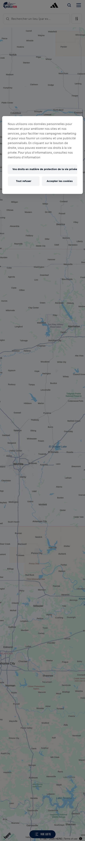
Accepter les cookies (60, 181)
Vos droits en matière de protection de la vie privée (44, 169)
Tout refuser (23, 181)
